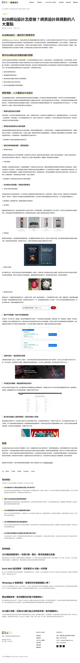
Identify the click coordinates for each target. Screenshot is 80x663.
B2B (3, 40)
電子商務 (13, 471)
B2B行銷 (32, 471)
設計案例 (61, 2)
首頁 (3, 8)
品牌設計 (31, 2)
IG (60, 646)
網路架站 (5, 14)
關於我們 (68, 2)
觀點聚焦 (75, 2)
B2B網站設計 (26, 471)
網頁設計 (39, 2)
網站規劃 (19, 471)
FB (57, 646)
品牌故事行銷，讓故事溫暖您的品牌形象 (21, 201)
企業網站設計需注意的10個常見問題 (20, 179)
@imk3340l (63, 642)
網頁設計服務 (48, 463)
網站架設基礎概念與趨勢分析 (18, 139)
